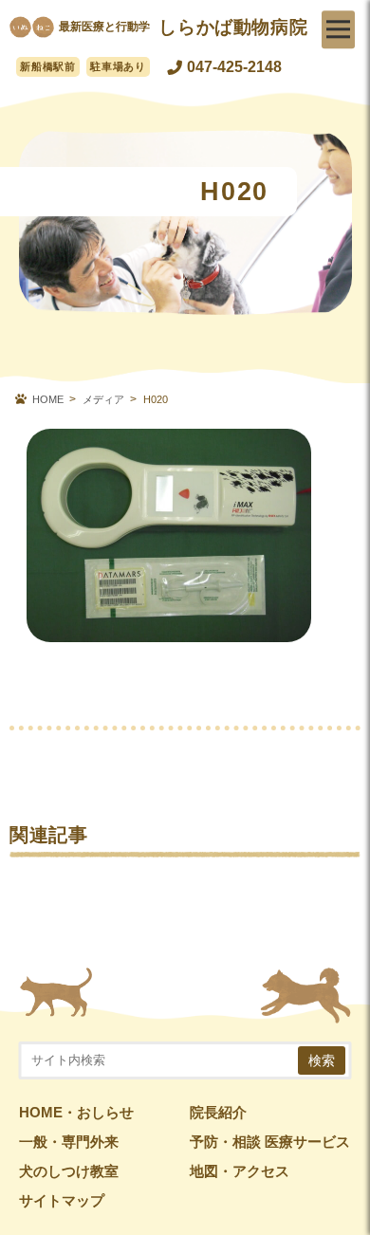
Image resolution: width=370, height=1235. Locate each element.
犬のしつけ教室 (69, 1171)
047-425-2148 (234, 67)
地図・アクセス (239, 1171)
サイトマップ (61, 1200)
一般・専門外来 (69, 1142)
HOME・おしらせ (76, 1112)
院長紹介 (218, 1112)
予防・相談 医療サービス (270, 1142)
